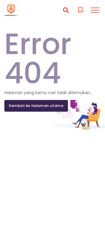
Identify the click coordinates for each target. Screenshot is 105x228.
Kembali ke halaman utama (36, 105)
